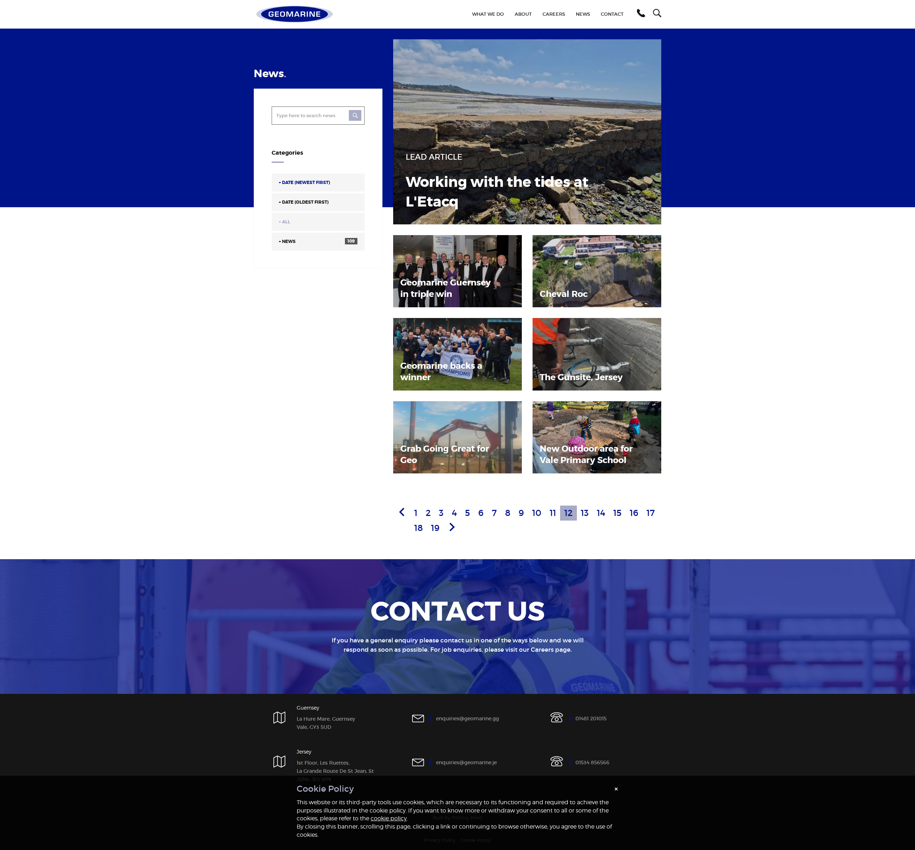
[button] (639, 14)
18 (418, 528)
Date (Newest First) (304, 182)
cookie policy (389, 818)
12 (568, 513)
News (317, 241)
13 (585, 513)
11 (553, 513)
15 (617, 513)
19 (435, 528)
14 (601, 513)
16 (634, 513)
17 (651, 513)
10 (536, 513)
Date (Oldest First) (303, 202)
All (284, 222)
